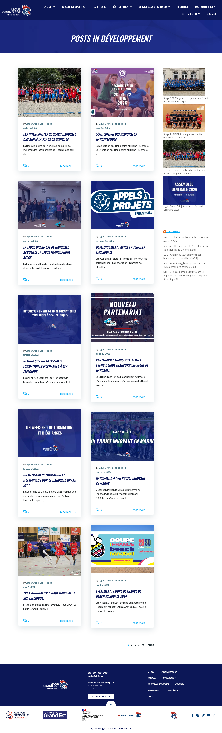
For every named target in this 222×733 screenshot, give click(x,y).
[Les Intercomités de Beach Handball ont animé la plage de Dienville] (49, 91)
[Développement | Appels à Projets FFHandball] (122, 204)
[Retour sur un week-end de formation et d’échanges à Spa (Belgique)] (49, 318)
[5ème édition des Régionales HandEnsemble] (122, 91)
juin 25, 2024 (102, 584)
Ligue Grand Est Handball (39, 123)
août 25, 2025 (103, 353)
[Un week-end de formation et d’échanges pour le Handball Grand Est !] (49, 432)
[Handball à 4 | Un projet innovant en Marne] (122, 435)
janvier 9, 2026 (30, 240)
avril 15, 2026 (103, 127)
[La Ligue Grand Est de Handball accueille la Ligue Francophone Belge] (49, 204)
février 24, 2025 (31, 468)
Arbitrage (100, 6)
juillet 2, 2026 (30, 127)
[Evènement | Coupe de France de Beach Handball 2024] (122, 548)
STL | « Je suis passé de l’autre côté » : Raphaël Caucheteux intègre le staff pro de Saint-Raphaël (185, 275)
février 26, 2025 (31, 354)
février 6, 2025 (103, 471)
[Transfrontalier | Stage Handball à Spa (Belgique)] (49, 550)
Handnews (173, 231)
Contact (211, 13)
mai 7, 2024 (29, 587)
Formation (183, 6)
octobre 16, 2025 (105, 240)
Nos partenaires (204, 6)
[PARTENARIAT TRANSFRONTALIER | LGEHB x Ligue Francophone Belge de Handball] (122, 317)
